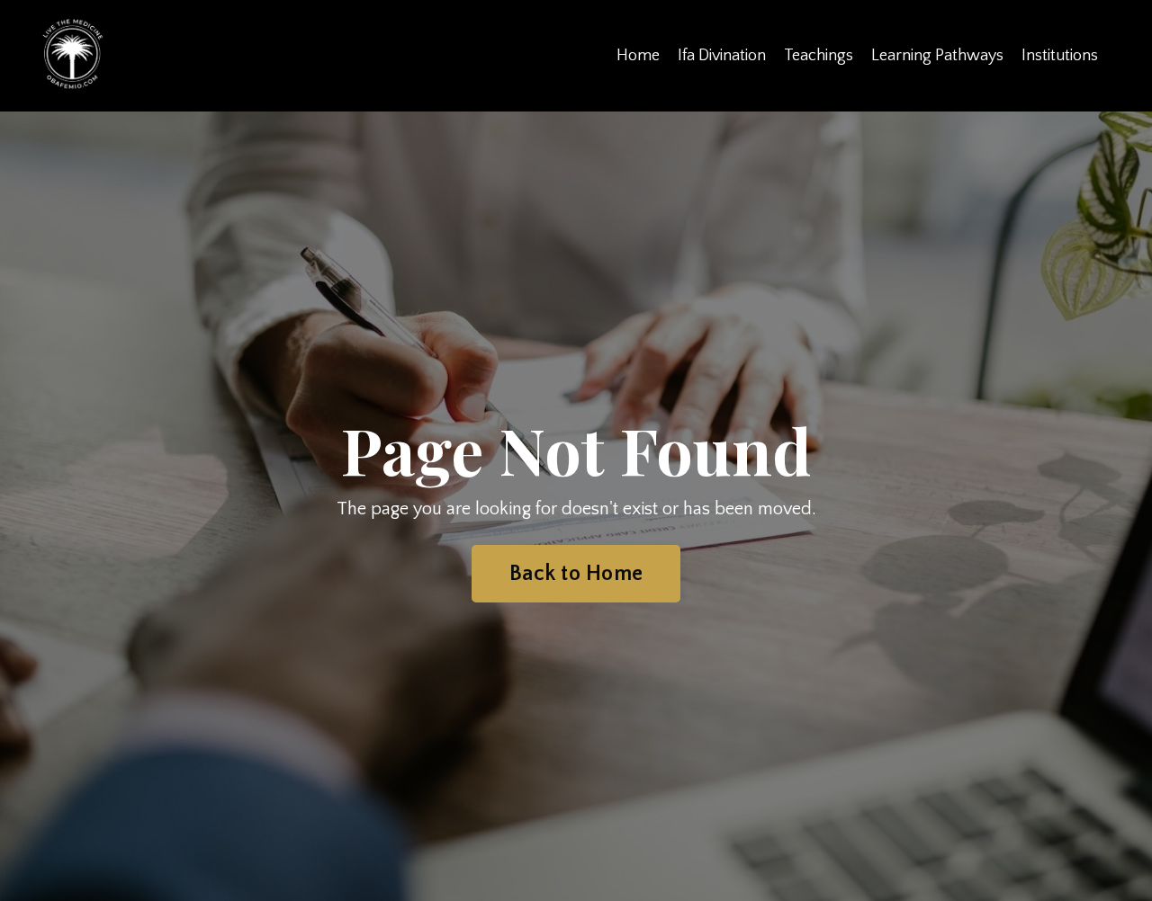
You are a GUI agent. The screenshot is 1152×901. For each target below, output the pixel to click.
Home (638, 56)
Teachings (818, 56)
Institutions (1060, 56)
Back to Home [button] (576, 573)
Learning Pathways (937, 56)
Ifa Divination (722, 56)
